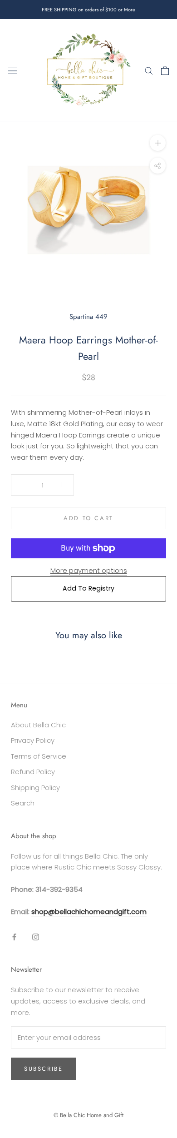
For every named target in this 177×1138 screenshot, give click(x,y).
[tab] (88, 435)
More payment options (88, 570)
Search (22, 803)
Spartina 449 (88, 317)
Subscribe (43, 1068)
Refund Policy (33, 771)
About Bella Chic (38, 725)
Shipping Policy (35, 787)
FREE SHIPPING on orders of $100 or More (88, 9)
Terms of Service (38, 756)
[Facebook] (14, 937)
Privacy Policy (32, 740)
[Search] (149, 70)
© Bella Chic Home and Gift (88, 1115)
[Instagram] (35, 937)
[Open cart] (165, 70)
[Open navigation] (12, 70)
